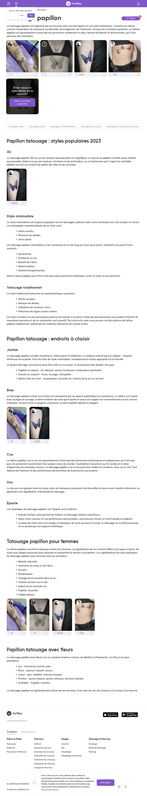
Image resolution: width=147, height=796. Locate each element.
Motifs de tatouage (97, 748)
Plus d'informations (50, 789)
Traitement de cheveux (44, 759)
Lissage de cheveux (43, 767)
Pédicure (11, 748)
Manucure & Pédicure (16, 752)
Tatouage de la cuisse (91, 126)
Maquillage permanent (71, 755)
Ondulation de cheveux (44, 763)
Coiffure (37, 744)
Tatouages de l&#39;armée (62, 126)
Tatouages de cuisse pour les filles (122, 126)
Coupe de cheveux (42, 748)
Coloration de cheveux (44, 755)
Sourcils (65, 744)
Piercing (92, 752)
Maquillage (66, 752)
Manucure (11, 744)
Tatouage (93, 744)
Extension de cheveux (44, 752)
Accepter (105, 782)
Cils (62, 748)
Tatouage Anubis (37, 126)
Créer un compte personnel (22, 102)
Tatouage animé (16, 126)
